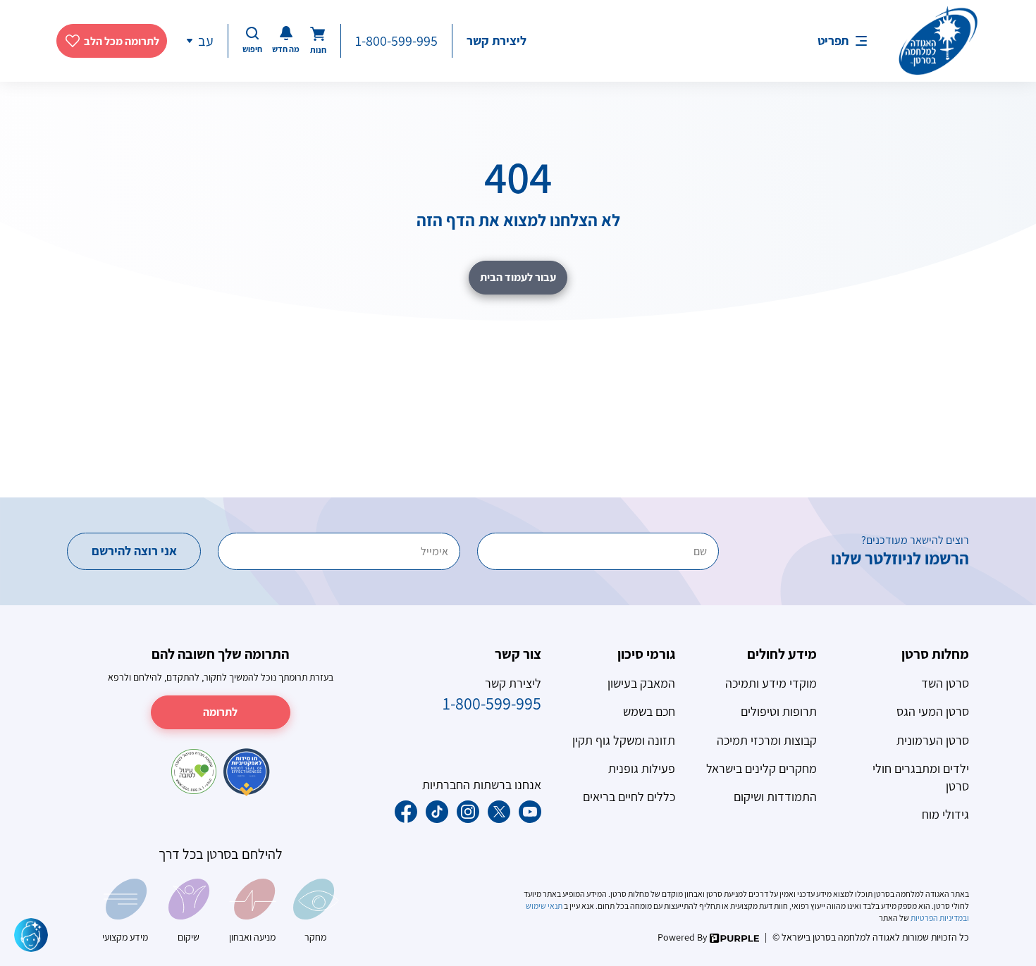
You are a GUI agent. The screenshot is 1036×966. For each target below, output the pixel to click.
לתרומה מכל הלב (121, 41)
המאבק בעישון (641, 683)
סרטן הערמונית (932, 740)
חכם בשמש (649, 711)
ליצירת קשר (496, 40)
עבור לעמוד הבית (518, 277)
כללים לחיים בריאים (629, 796)
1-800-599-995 (396, 41)
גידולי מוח (945, 814)
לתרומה (220, 712)
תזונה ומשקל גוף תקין (623, 740)
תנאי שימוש (545, 905)
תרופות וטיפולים (779, 711)
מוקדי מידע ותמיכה (771, 683)
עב (206, 41)
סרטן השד (945, 683)
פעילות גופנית (641, 768)
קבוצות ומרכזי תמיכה (767, 740)
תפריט (833, 40)
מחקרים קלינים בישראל (761, 768)
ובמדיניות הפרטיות (939, 917)
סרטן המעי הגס (932, 711)
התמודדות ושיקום (775, 796)
